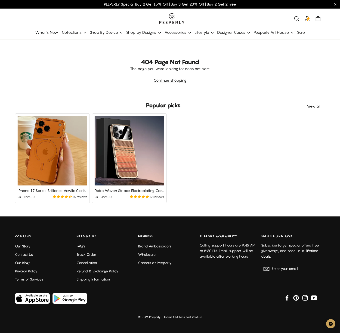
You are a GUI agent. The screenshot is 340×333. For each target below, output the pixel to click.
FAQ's (81, 246)
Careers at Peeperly (155, 263)
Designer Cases (231, 32)
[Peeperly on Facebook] (287, 298)
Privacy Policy (26, 271)
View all (313, 106)
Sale (301, 32)
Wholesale (147, 254)
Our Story (23, 246)
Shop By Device (104, 32)
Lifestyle (202, 32)
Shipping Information (93, 279)
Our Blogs (22, 263)
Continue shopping (170, 80)
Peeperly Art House (271, 32)
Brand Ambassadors (154, 246)
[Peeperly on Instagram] (305, 298)
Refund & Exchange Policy (97, 271)
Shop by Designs (141, 32)
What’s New (46, 32)
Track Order (86, 254)
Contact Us (24, 254)
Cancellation (87, 263)
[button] (62, 197)
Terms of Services (29, 279)
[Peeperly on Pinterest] (296, 298)
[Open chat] (330, 323)
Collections (72, 32)
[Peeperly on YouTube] (314, 298)
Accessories (175, 32)
